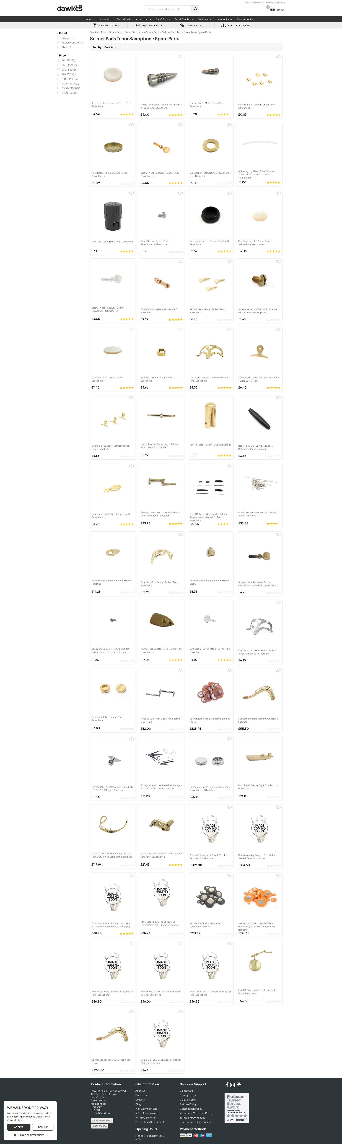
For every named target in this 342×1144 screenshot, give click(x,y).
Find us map (142, 1095)
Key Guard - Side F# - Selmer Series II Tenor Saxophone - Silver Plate (257, 652)
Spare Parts (116, 32)
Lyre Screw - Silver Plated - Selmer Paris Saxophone (210, 650)
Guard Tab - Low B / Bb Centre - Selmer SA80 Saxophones (161, 1061)
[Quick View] (180, 58)
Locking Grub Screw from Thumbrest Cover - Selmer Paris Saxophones (110, 650)
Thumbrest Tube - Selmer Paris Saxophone (107, 719)
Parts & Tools (162, 19)
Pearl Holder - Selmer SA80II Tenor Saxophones (109, 174)
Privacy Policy (188, 1095)
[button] (30, 1135)
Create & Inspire (245, 19)
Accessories (142, 19)
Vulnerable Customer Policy (196, 1113)
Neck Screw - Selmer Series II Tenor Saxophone (208, 311)
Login (247, 2)
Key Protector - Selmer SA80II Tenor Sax (210, 444)
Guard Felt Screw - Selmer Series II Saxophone (158, 379)
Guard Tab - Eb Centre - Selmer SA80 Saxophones (111, 516)
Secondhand (123, 19)
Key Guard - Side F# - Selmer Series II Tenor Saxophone (209, 379)
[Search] (195, 9)
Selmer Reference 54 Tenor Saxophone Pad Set (210, 720)
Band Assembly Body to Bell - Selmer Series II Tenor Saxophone (257, 857)
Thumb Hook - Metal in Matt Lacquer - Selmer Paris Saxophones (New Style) (111, 925)
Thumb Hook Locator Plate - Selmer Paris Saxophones (161, 650)
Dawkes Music (98, 32)
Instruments (103, 19)
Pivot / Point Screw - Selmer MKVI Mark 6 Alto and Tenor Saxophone (161, 106)
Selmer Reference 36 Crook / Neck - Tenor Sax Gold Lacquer (208, 857)
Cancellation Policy (191, 1108)
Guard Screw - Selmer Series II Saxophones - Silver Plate (156, 243)
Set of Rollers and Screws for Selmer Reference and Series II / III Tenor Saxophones (208, 517)
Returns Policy (188, 1104)
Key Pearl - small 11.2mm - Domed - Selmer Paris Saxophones (256, 243)
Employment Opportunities (196, 1122)
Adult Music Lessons (147, 1113)
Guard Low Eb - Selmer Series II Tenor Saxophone (160, 584)
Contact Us (186, 1090)
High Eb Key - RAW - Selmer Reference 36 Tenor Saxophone (161, 993)
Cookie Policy (188, 1099)
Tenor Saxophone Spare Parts (142, 32)
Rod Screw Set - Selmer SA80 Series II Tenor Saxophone (258, 514)
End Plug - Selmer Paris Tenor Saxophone (112, 241)
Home (88, 19)
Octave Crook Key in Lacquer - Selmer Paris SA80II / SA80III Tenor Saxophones (112, 855)
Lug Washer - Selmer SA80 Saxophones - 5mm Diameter (211, 174)
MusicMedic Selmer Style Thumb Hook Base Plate (258, 787)
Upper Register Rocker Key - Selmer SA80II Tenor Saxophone (159, 446)
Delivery (140, 1099)
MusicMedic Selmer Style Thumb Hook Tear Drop (111, 582)
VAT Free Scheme (145, 1117)
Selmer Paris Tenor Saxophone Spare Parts (186, 32)
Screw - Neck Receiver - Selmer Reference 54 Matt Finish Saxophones (258, 584)
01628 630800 (99, 1126)
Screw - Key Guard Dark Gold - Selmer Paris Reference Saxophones (258, 311)
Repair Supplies (183, 19)
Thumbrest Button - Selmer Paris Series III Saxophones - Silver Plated (211, 788)
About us (270, 2)
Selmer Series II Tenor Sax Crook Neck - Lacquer (112, 1061)
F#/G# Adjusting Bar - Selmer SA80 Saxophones (159, 311)
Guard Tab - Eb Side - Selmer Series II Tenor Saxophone (110, 447)
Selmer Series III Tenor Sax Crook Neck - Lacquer (258, 720)
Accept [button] (18, 1127)
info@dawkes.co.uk (102, 1120)
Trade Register (257, 2)
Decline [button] (43, 1127)
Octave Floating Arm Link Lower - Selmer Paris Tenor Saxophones (162, 855)
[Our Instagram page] (233, 1086)
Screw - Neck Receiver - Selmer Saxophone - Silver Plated (108, 309)
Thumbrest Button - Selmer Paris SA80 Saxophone (209, 243)
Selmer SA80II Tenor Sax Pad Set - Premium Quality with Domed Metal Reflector (256, 926)
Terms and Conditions (192, 1117)
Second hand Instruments (150, 1122)
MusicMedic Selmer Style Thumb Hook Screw (209, 582)
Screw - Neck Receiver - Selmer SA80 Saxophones (160, 174)
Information (223, 19)
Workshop (203, 19)
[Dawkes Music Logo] (69, 13)
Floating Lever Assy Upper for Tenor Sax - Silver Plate (161, 720)
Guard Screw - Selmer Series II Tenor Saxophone (256, 106)
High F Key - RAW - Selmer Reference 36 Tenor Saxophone (112, 993)
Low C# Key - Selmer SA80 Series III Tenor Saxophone (256, 991)
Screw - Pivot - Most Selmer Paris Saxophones (206, 105)
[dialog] (30, 1120)
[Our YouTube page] (239, 1086)
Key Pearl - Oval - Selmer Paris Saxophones (107, 379)
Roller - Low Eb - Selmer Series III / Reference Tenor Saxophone (255, 447)
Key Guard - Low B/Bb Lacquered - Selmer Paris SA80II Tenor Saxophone (160, 923)
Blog (138, 1104)
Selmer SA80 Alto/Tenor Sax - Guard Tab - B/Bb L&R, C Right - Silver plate (112, 788)
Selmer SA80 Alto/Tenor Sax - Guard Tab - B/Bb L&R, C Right (258, 379)
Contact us (280, 2)
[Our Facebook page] (227, 1086)
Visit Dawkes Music (146, 1108)
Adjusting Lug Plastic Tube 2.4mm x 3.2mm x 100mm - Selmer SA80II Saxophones (256, 174)
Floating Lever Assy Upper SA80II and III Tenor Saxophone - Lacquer (161, 514)
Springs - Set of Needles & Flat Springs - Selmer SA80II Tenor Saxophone (161, 787)
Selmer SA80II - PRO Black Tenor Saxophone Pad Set (206, 925)
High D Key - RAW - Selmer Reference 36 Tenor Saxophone (210, 993)
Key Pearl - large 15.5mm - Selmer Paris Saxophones (111, 105)
